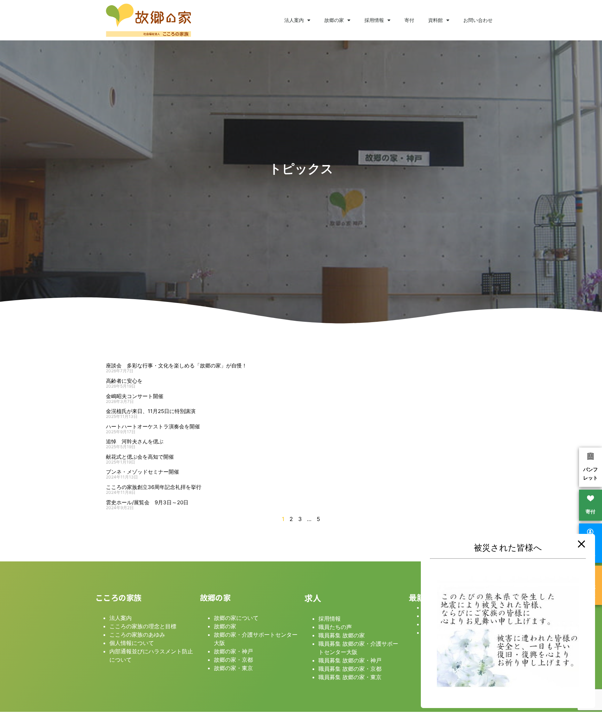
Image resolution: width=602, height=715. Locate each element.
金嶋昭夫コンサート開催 (134, 396)
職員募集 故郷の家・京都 (349, 668)
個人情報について (131, 642)
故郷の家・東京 (233, 668)
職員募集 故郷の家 (341, 635)
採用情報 (374, 20)
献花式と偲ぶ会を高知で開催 (140, 456)
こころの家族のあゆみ (137, 634)
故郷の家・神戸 (233, 651)
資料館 (435, 20)
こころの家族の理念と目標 (142, 626)
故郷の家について (236, 617)
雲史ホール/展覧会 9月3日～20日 (147, 502)
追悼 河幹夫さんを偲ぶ (134, 441)
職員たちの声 (335, 626)
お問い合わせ (478, 20)
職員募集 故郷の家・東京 (349, 677)
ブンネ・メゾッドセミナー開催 (142, 471)
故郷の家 (334, 20)
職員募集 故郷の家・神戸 (349, 660)
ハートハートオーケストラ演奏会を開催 (153, 426)
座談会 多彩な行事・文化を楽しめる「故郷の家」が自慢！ (176, 365)
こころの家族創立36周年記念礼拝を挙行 (153, 487)
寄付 (409, 20)
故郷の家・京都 (233, 659)
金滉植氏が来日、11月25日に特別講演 (150, 411)
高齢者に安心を (124, 381)
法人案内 (294, 20)
